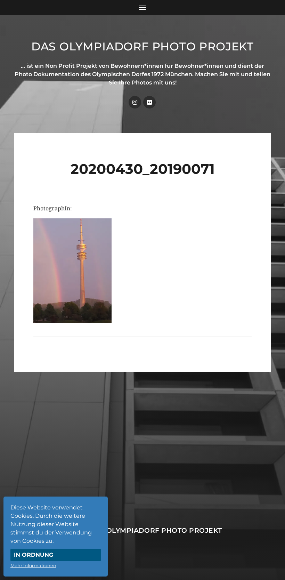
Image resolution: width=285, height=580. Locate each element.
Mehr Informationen (33, 565)
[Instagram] (135, 102)
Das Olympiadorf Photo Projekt (142, 46)
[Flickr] (149, 102)
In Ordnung (33, 554)
